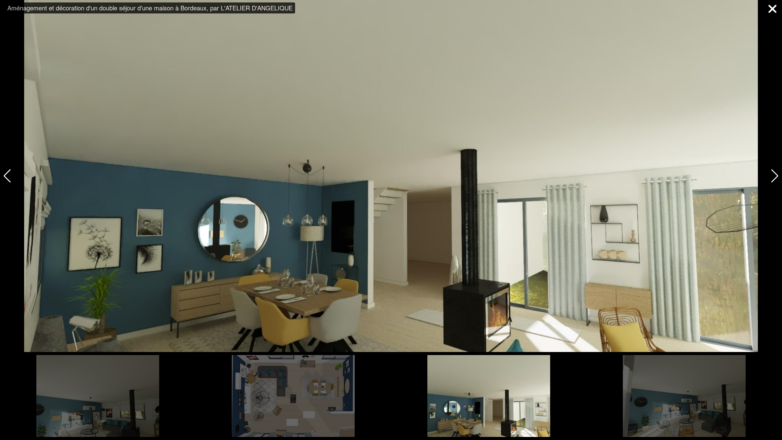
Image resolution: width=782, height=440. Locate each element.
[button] (775, 176)
